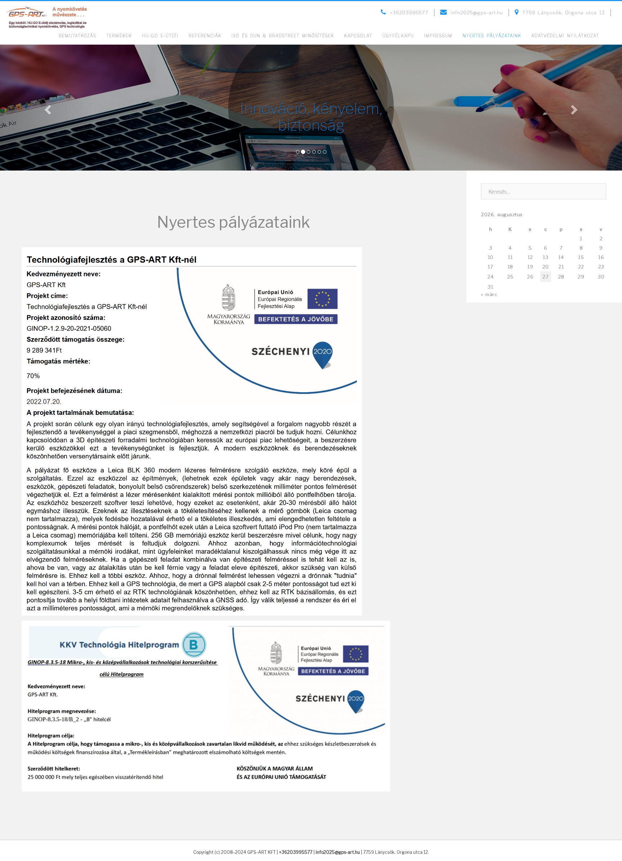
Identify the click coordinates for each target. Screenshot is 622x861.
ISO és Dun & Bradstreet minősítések (282, 35)
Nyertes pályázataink (492, 35)
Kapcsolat (358, 35)
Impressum (438, 35)
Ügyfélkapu (398, 35)
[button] (46, 108)
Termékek (119, 35)
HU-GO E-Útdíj (160, 35)
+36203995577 (295, 852)
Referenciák (205, 35)
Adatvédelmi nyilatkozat (565, 35)
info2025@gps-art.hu (338, 852)
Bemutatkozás (77, 35)
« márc (489, 294)
